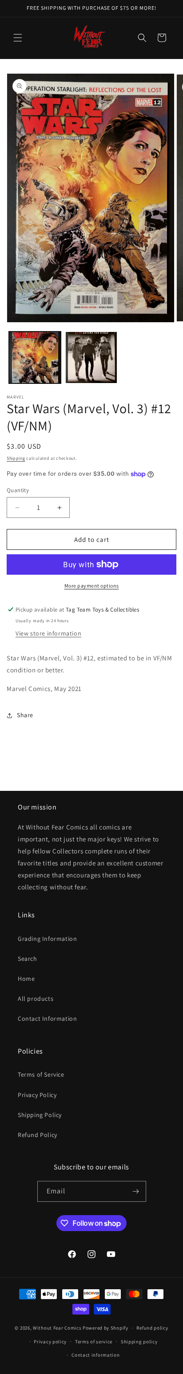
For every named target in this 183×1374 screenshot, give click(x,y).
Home (26, 979)
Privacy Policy (37, 1095)
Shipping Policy (40, 1115)
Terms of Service (41, 1074)
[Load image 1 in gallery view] (35, 357)
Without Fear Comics (57, 1328)
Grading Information (47, 939)
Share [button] (25, 715)
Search (27, 959)
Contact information (95, 1355)
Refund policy (152, 1328)
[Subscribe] (136, 1191)
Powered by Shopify (105, 1328)
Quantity (18, 490)
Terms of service (93, 1341)
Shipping (16, 458)
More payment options (91, 585)
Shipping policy (139, 1341)
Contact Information (47, 1019)
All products (35, 999)
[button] (18, 37)
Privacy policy (50, 1341)
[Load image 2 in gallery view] (91, 357)
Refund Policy (37, 1135)
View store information (48, 633)
